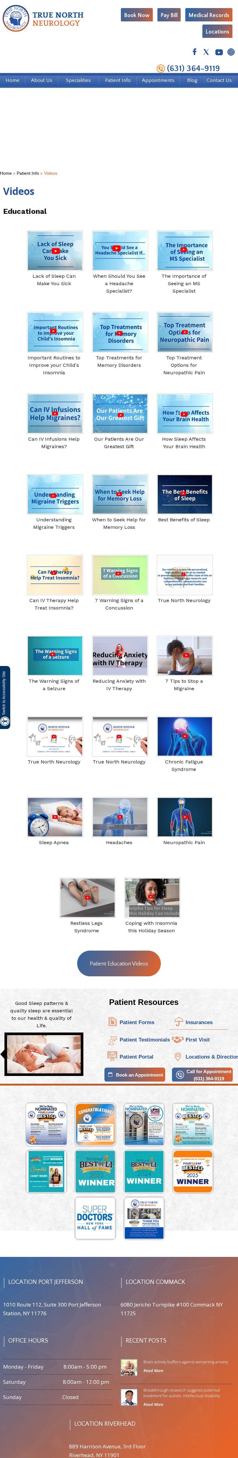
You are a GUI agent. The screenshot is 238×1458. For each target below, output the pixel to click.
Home (13, 80)
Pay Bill (169, 15)
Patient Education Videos (119, 964)
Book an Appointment (139, 1075)
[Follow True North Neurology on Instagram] (231, 53)
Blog (192, 80)
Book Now (137, 15)
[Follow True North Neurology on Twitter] (206, 53)
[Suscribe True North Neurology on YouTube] (219, 53)
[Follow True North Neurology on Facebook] (194, 53)
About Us (41, 80)
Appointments (158, 80)
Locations (217, 32)
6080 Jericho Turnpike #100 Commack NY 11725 (172, 1309)
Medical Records (208, 15)
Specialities (78, 80)
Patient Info (118, 80)
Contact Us (219, 80)
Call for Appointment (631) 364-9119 (209, 1075)
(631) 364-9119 (193, 68)
